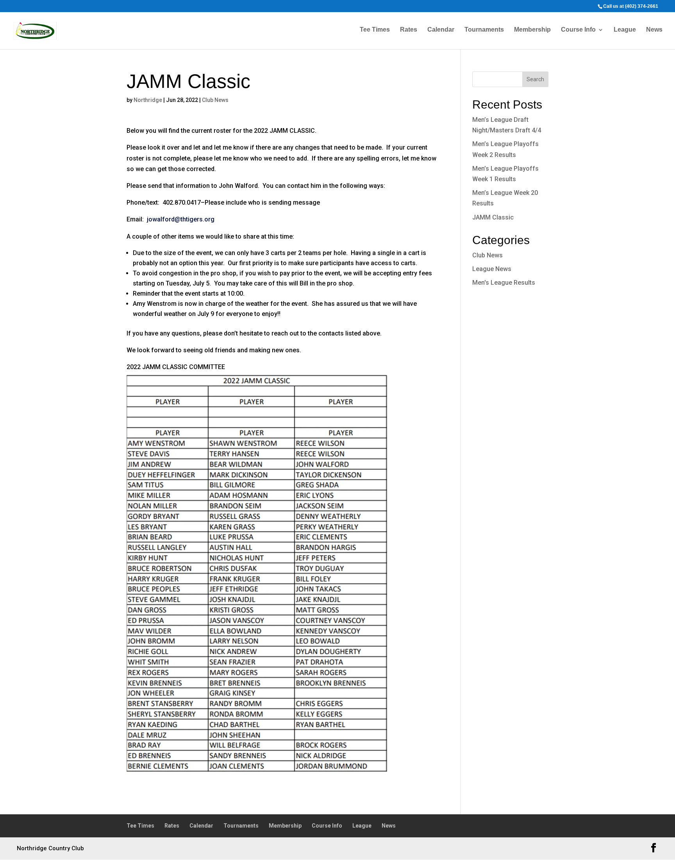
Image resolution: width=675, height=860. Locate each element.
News (654, 30)
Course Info (578, 30)
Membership (532, 30)
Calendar (440, 30)
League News (491, 269)
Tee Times (375, 30)
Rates (408, 30)
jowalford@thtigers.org (180, 219)
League (625, 30)
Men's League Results (503, 282)
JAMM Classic (493, 217)
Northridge (148, 100)
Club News (215, 100)
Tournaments (484, 30)
